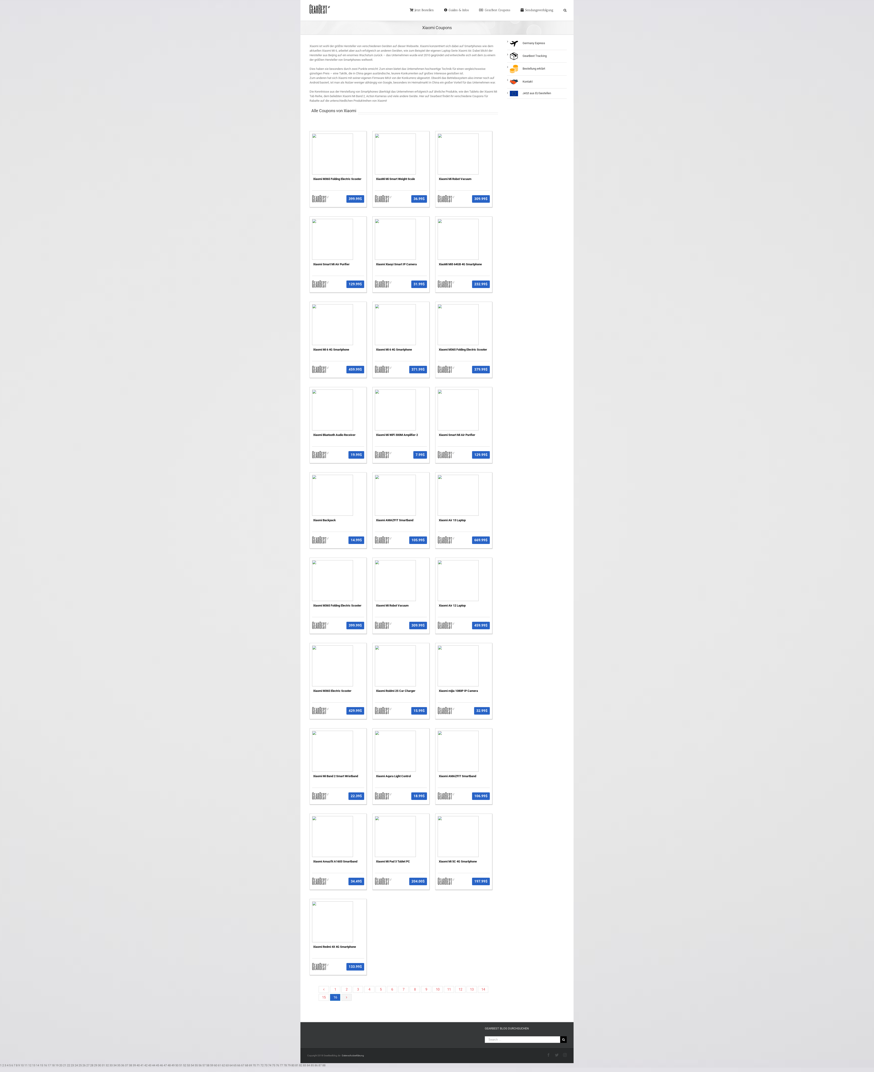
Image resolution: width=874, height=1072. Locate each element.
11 (449, 989)
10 (438, 989)
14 (483, 989)
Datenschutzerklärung (353, 1057)
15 (324, 997)
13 (472, 989)
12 (460, 989)
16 (335, 997)
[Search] (559, 10)
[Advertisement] (537, 179)
